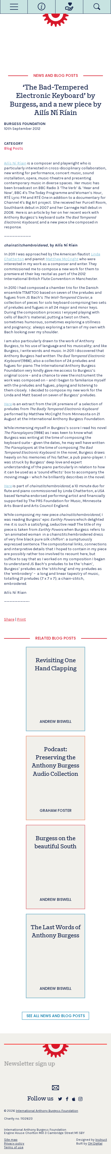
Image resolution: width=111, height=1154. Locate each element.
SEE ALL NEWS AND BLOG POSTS (55, 1015)
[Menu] (13, 7)
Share (9, 619)
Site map (11, 1140)
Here (8, 404)
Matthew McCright (62, 259)
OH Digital (95, 1143)
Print (21, 619)
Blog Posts (13, 148)
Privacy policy (14, 1143)
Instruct (101, 1140)
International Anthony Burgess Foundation (47, 1111)
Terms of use (13, 1147)
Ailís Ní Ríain (15, 163)
